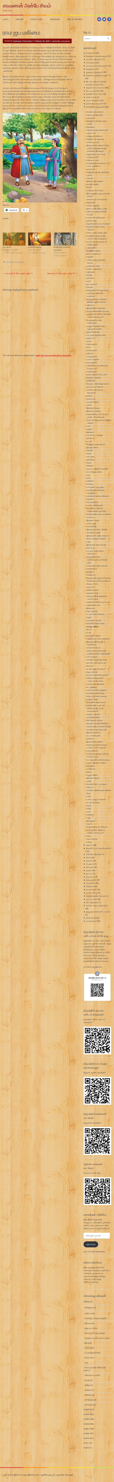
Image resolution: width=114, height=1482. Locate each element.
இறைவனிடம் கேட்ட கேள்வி (97, 529)
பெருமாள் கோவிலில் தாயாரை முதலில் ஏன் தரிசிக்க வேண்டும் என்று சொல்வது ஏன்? (99, 314)
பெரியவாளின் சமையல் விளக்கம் (99, 514)
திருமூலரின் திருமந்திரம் (92, 1122)
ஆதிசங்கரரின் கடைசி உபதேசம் (98, 223)
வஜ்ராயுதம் (91, 271)
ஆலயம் (89, 823)
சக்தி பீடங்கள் (91, 97)
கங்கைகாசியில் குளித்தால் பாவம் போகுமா (97, 597)
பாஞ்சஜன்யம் (92, 356)
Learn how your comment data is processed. (53, 355)
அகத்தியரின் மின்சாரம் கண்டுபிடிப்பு (95, 491)
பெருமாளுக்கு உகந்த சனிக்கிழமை (94, 321)
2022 (89, 1424)
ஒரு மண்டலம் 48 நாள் (95, 386)
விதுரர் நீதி (91, 202)
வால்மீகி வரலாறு (34, 247)
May (89, 1385)
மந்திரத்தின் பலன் (93, 605)
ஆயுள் (89, 453)
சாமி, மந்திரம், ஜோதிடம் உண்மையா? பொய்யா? (96, 831)
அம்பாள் (89, 860)
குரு (88, 474)
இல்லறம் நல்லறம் (93, 778)
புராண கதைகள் (93, 359)
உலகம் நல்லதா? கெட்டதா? (97, 374)
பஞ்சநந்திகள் (92, 247)
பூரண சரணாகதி (93, 332)
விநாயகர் (89, 867)
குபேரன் (90, 787)
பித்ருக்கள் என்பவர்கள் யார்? (97, 130)
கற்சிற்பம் (90, 814)
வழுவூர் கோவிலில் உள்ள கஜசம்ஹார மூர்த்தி (96, 327)
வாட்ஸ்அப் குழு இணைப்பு (93, 966)
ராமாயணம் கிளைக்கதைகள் (96, 56)
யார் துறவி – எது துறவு (95, 487)
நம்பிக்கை (90, 278)
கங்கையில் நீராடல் (94, 647)
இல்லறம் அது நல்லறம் (95, 181)
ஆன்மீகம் (90, 499)
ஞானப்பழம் (91, 398)
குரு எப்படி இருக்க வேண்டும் (97, 468)
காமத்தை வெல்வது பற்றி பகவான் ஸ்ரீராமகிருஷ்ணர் (96, 237)
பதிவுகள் (20, 19)
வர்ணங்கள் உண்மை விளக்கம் (98, 496)
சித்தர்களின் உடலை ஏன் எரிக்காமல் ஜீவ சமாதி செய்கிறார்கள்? (96, 708)
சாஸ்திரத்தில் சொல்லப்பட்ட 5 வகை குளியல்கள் (98, 164)
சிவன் (88, 857)
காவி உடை (91, 517)
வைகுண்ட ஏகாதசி (94, 620)
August (91, 1307)
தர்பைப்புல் (91, 547)
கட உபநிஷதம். (92, 687)
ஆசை (89, 462)
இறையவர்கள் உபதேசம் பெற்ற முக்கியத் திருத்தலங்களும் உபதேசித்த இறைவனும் (98, 148)
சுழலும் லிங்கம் (92, 775)
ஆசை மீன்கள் (92, 672)
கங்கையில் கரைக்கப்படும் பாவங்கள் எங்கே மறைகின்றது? (98, 652)
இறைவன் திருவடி (93, 408)
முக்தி (89, 404)
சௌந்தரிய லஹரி (93, 532)
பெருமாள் (89, 864)
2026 (89, 1301)
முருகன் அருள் (92, 699)
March (90, 1395)
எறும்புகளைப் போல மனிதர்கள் (98, 638)
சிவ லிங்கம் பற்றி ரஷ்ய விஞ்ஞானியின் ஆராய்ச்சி (96, 509)
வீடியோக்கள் (91, 917)
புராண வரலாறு (91, 892)
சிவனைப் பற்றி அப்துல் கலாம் (98, 383)
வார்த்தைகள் (92, 371)
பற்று (88, 541)
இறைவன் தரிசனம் (94, 732)
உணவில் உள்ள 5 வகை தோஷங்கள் (95, 391)
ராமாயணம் (90, 53)
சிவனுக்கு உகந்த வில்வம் (96, 444)
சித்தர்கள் (90, 886)
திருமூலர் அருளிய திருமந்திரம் (95, 1072)
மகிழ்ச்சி (90, 480)
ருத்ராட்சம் (91, 338)
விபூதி (89, 617)
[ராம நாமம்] (14, 239)
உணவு (89, 341)
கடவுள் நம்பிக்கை (93, 802)
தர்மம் (89, 772)
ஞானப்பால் (91, 169)
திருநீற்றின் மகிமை (94, 250)
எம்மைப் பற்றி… (37, 19)
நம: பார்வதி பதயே (94, 735)
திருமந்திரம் (90, 69)
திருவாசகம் (90, 876)
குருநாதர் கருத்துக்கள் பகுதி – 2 (98, 75)
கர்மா (89, 478)
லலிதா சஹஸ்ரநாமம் (94, 269)
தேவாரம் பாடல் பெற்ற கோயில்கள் (98, 848)
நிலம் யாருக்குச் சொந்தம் (96, 538)
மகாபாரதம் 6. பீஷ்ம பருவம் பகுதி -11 (18, 273)
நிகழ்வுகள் (55, 19)
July (89, 1380)
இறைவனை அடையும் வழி (96, 544)
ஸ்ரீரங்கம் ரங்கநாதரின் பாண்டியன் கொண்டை (95, 679)
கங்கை (89, 842)
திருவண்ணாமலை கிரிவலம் (97, 826)
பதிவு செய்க (91, 1244)
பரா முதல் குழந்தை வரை (96, 335)
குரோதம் (90, 353)
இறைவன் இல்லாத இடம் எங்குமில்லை (96, 643)
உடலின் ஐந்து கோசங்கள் (96, 669)
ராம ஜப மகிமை (92, 626)
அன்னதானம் (92, 350)
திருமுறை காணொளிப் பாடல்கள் (98, 911)
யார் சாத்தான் (92, 656)
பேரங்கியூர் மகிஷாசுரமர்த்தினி (96, 1318)
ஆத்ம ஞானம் (92, 344)
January (91, 1404)
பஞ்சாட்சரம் (91, 133)
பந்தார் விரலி (89, 1347)
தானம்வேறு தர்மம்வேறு (95, 693)
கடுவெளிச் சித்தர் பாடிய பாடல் (98, 602)
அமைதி (90, 178)
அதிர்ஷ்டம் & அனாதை (95, 139)
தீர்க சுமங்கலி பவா (94, 253)
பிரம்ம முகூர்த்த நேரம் (95, 115)
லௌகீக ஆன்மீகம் (94, 377)
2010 (88, 1447)
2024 (89, 1414)
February (91, 1399)
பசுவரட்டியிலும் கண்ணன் (96, 799)
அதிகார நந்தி (90, 1313)
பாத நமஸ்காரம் (92, 750)
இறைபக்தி (91, 608)
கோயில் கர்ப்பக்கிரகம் (95, 111)
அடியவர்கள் (90, 883)
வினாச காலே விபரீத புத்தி (97, 232)
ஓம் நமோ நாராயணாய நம (96, 662)
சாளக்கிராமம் (92, 568)
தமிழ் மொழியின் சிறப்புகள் (96, 896)
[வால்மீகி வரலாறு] (39, 239)
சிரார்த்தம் (90, 127)
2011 (88, 1443)
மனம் (89, 281)
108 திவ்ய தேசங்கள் (94, 854)
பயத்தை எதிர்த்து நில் (95, 505)
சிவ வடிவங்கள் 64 (93, 90)
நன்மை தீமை (89, 1357)
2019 (89, 1438)
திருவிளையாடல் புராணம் (95, 87)
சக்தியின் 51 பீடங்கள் (94, 94)
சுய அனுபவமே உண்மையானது (98, 759)
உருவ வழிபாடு (92, 611)
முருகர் (88, 870)
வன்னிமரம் (91, 768)
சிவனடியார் (91, 574)
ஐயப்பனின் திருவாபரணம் (96, 702)
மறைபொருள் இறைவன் (95, 684)
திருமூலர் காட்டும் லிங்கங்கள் (97, 723)
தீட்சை (89, 629)
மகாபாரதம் (90, 62)
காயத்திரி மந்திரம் (93, 635)
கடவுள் (89, 441)
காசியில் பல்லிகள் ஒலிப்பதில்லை (99, 790)
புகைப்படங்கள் (91, 899)
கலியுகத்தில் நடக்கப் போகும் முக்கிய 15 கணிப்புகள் (97, 415)
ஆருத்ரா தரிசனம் (93, 714)
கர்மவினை (91, 765)
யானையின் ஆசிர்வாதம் (96, 217)
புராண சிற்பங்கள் (92, 100)
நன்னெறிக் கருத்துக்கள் (61, 40)
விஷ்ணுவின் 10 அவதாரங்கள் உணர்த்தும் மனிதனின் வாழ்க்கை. (98, 293)
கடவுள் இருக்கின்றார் (92, 1352)
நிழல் (89, 793)
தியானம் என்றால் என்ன (96, 623)
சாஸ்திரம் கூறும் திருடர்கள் (97, 659)
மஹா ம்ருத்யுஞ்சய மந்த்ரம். (96, 762)
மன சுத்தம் (91, 118)
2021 (89, 1428)
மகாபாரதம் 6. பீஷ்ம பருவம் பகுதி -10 (62, 273)
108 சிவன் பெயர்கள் (92, 1375)
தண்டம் (90, 395)
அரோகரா (90, 305)
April (90, 1390)
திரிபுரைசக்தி (90, 1323)
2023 (89, 1419)
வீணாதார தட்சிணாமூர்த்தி (95, 1333)
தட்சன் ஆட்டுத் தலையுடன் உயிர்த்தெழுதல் (97, 243)
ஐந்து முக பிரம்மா (91, 1328)
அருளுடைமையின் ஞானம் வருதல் (97, 1338)
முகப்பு (6, 19)
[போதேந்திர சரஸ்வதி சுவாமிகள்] (65, 239)
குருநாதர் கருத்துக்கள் (94, 72)
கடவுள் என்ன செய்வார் (95, 614)
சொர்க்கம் (91, 459)
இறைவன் (90, 432)
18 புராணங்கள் (92, 502)
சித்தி (89, 808)
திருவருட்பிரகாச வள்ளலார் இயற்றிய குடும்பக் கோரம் (97, 300)
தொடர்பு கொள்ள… (75, 19)
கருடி (86, 1362)
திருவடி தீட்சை (92, 583)
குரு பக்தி (90, 586)
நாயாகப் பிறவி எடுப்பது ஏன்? (97, 675)
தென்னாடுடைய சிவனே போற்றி (98, 726)
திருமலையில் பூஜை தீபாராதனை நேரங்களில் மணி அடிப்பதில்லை (99, 579)
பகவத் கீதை (91, 921)
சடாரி (89, 632)
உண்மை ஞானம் (92, 590)
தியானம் (90, 665)
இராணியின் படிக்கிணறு (96, 308)
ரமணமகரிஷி (91, 526)
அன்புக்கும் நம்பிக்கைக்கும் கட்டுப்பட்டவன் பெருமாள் (97, 746)
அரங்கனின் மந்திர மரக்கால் (97, 565)
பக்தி (89, 796)
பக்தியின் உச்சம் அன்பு (95, 190)
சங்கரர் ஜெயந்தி (93, 205)
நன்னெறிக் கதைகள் (93, 103)
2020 (89, 1433)
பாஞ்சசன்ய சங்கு (93, 265)
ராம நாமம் (7, 247)
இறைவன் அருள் (93, 520)
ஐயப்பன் (89, 873)
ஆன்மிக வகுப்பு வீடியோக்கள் (97, 905)
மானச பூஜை (91, 523)
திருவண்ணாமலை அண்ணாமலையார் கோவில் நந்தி (97, 559)
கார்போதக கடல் (93, 142)
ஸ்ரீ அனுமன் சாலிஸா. (95, 720)
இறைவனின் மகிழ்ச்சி (95, 741)
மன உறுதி (90, 456)
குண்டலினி (91, 380)
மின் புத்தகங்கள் (92, 902)
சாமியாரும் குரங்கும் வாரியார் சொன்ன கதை (97, 755)
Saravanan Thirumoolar (22, 40)
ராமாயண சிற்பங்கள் (93, 59)
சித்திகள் (90, 465)
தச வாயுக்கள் (92, 284)
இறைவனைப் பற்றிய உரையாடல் (98, 535)
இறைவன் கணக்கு (94, 411)
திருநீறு (89, 275)
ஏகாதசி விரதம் (92, 402)
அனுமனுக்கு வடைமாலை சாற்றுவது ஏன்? (96, 155)
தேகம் (89, 187)
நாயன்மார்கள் (91, 889)
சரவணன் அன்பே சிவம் (27, 5)
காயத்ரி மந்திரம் (93, 184)
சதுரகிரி (90, 256)
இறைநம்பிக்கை (92, 447)
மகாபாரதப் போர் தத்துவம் (96, 690)
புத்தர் (89, 429)
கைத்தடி (90, 484)
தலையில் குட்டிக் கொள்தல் (97, 199)
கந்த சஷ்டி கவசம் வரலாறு (96, 696)
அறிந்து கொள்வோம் (94, 136)
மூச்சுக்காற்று (92, 220)
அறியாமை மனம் (93, 160)
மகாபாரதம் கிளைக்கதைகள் (96, 65)
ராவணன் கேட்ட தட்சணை (97, 784)
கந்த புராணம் (91, 879)
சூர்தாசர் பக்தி (92, 593)
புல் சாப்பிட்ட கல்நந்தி (95, 435)
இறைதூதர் (91, 820)
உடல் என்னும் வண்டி (94, 471)
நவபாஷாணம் (92, 362)
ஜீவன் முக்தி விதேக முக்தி (97, 208)
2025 (89, 1409)
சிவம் (89, 347)
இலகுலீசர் (88, 1342)
